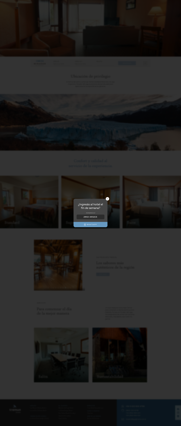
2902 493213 (90, 217)
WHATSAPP (92, 224)
